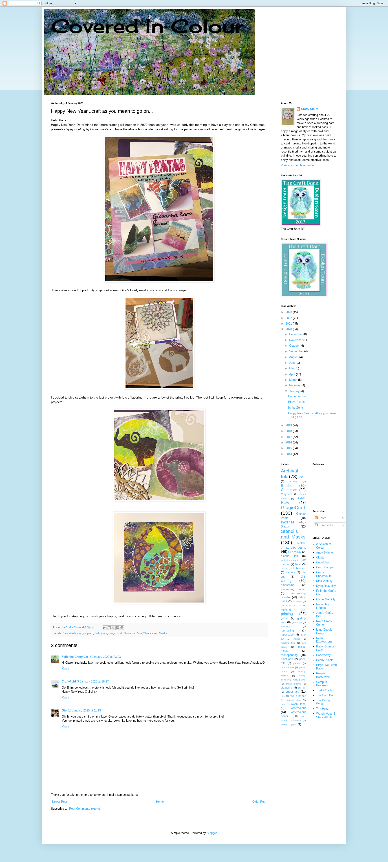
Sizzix (285, 526)
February (295, 385)
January (294, 391)
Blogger (211, 833)
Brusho (286, 486)
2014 (289, 454)
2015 (289, 448)
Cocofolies (323, 562)
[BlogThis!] (109, 627)
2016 (289, 442)
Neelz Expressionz (324, 639)
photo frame (287, 667)
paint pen (287, 659)
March (293, 379)
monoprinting (289, 655)
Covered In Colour (147, 26)
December (296, 334)
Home (160, 801)
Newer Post (59, 801)
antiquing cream (289, 560)
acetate (301, 543)
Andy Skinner (325, 552)
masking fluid (288, 643)
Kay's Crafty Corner (324, 622)
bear (298, 564)
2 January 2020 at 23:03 (105, 656)
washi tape (298, 703)
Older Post (259, 801)
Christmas (289, 490)
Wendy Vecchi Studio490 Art (325, 715)
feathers (297, 601)
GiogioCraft (115, 633)
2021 (289, 323)
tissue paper (297, 695)
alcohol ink (289, 556)
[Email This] (105, 627)
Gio (64, 710)
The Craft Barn (325, 695)
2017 (289, 437)
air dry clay (294, 551)
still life (302, 688)
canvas (290, 572)
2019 (289, 425)
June (292, 362)
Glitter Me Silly (325, 599)
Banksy (293, 481)
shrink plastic (293, 684)
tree (283, 704)
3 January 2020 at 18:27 (93, 681)
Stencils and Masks (155, 633)
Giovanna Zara (133, 633)
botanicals (299, 568)
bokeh (284, 568)
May (292, 368)
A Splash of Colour (323, 545)
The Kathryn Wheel (324, 702)
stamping (286, 687)
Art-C (302, 477)
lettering (296, 639)
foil (294, 605)
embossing (287, 584)
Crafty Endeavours (324, 574)
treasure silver (293, 700)
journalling (287, 630)
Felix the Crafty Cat (75, 656)
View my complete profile (297, 165)
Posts (322, 518)
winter (284, 724)
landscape (287, 634)
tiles (283, 696)
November (296, 340)
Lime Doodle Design (324, 631)
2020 (289, 329)
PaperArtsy (323, 655)
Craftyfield (69, 681)
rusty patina (299, 679)
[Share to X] (113, 627)
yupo (294, 724)
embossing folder (293, 589)
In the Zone (295, 407)
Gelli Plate (101, 633)
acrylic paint (295, 547)
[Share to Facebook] (117, 627)
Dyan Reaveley (326, 585)
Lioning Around (297, 396)
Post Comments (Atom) (84, 808)
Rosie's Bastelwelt (323, 675)
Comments (325, 525)
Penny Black (324, 660)
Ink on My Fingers (322, 606)
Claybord (286, 494)
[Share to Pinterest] (122, 627)
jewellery (285, 626)
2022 (289, 318)
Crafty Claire (309, 109)
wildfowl (297, 720)
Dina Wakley (324, 581)
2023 (289, 312)
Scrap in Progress (322, 683)
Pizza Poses (296, 401)
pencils (296, 663)
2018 (289, 431)
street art (292, 691)
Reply (65, 668)
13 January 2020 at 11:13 (84, 710)
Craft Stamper (325, 567)
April (292, 374)
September (296, 351)
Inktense (287, 522)
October (294, 345)
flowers (284, 605)
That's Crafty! (325, 690)
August (294, 357)
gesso (284, 618)
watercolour (298, 708)
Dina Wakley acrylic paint (77, 633)
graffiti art (297, 622)
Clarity (320, 557)
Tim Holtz (322, 708)
